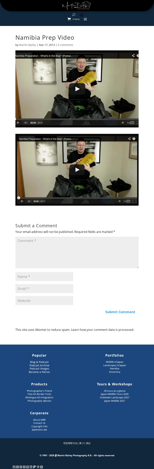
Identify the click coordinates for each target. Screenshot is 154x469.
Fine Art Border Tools (39, 394)
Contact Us (39, 423)
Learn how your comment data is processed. (102, 330)
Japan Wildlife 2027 (114, 400)
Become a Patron (39, 372)
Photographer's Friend (39, 390)
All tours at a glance (114, 390)
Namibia (114, 368)
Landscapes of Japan (114, 365)
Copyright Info (39, 426)
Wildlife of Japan (114, 362)
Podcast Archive (39, 365)
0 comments (65, 45)
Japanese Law (39, 429)
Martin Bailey (27, 45)
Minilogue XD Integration (39, 397)
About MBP (39, 419)
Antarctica (114, 372)
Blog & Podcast (39, 362)
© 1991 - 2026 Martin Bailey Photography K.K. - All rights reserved (77, 455)
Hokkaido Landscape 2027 (114, 397)
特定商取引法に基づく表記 (77, 443)
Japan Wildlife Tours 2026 (114, 394)
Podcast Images (39, 368)
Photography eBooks (39, 400)
